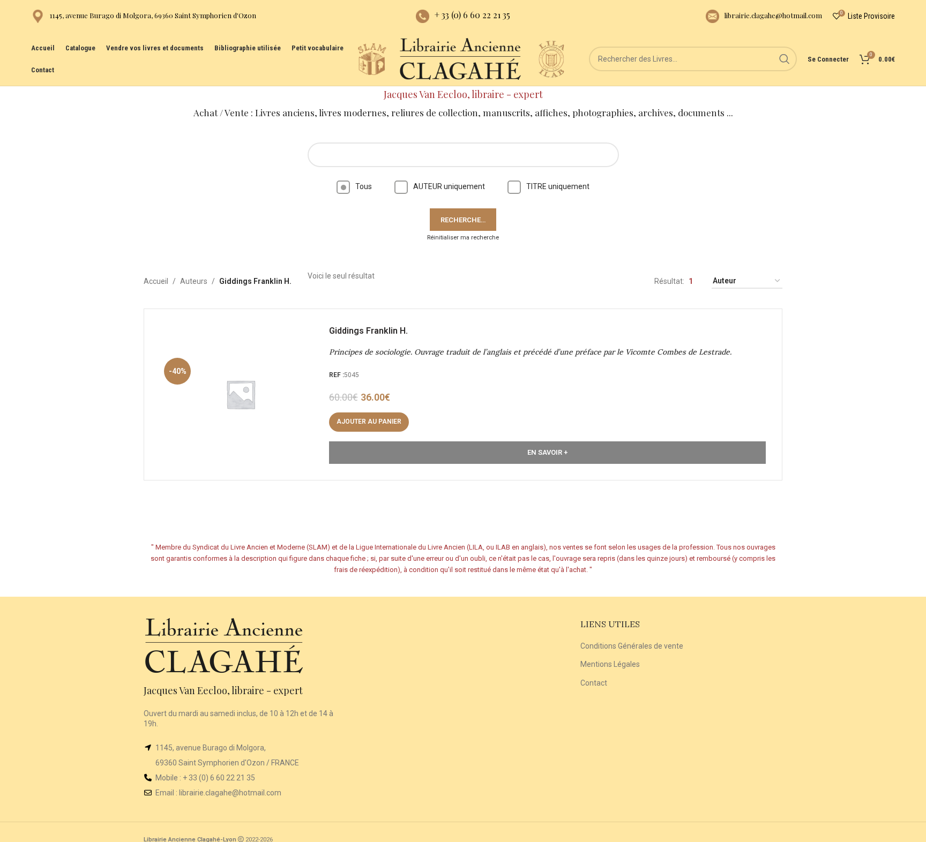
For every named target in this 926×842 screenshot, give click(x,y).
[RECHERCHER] (784, 59)
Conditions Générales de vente (631, 646)
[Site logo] (372, 58)
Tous (363, 186)
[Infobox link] (143, 16)
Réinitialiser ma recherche (463, 237)
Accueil (156, 281)
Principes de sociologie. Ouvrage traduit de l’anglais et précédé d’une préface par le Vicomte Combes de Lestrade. (530, 352)
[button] (369, 422)
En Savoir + (547, 452)
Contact (593, 683)
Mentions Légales (610, 664)
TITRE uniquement (557, 186)
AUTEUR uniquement (449, 186)
